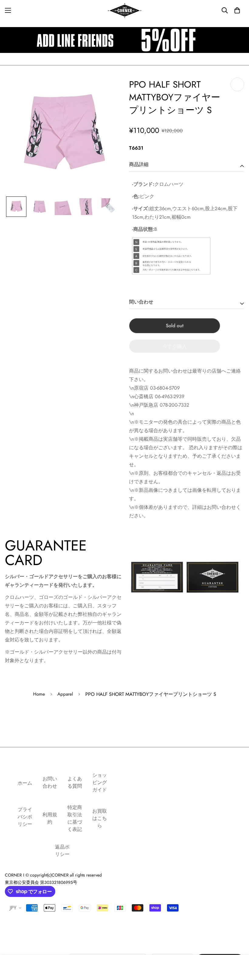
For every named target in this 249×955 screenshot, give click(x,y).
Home (39, 694)
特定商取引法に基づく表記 (74, 818)
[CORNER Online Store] (124, 10)
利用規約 (50, 818)
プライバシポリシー (25, 817)
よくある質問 (74, 782)
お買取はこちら (99, 818)
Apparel (65, 694)
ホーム (25, 783)
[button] (237, 10)
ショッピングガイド (99, 782)
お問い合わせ (50, 782)
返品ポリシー (62, 850)
